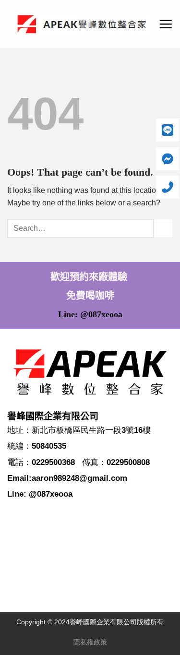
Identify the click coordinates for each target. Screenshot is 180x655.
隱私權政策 (90, 642)
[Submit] (163, 228)
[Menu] (165, 24)
